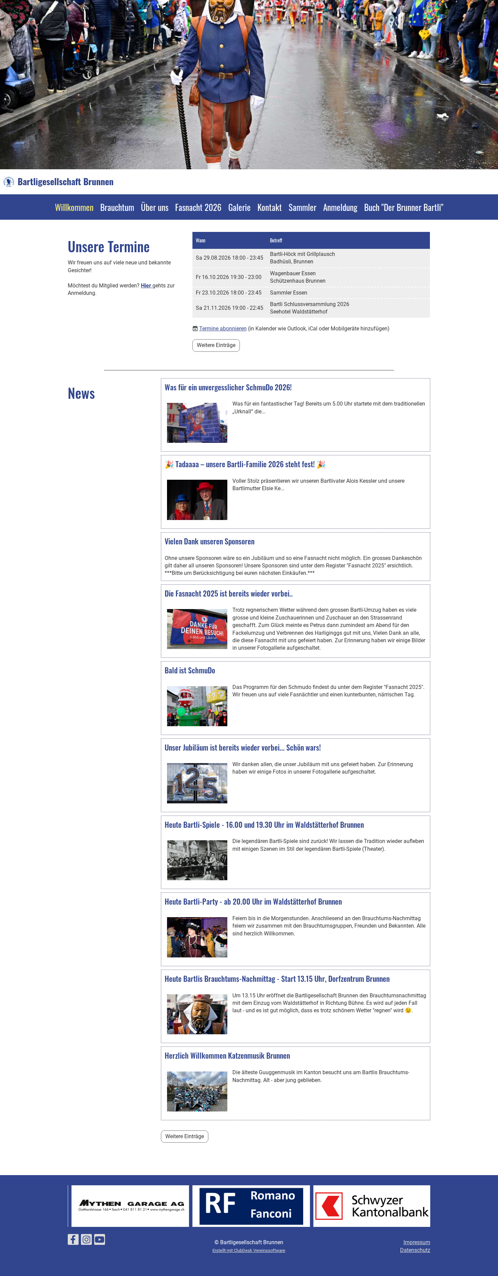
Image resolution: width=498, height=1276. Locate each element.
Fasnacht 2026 (198, 207)
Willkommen (74, 207)
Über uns (154, 207)
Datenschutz (415, 1250)
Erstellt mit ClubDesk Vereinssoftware (248, 1250)
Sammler (302, 207)
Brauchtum (117, 207)
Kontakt (269, 207)
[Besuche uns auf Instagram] (86, 1241)
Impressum (416, 1242)
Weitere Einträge (216, 345)
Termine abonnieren (223, 328)
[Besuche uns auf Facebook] (73, 1241)
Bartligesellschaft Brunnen (65, 181)
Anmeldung (340, 207)
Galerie (239, 207)
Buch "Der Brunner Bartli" (403, 207)
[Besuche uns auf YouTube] (99, 1241)
